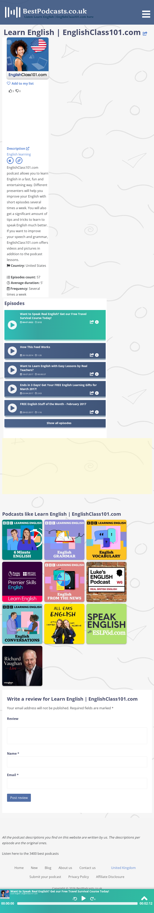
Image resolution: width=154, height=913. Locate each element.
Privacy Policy (78, 877)
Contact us (87, 868)
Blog (48, 868)
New (34, 868)
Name (13, 753)
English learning (19, 154)
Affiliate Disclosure (110, 877)
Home (19, 868)
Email (13, 775)
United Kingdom (123, 868)
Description (16, 148)
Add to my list (23, 83)
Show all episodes (59, 423)
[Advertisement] (39, 119)
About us (65, 868)
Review (12, 718)
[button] (147, 9)
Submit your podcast (45, 877)
